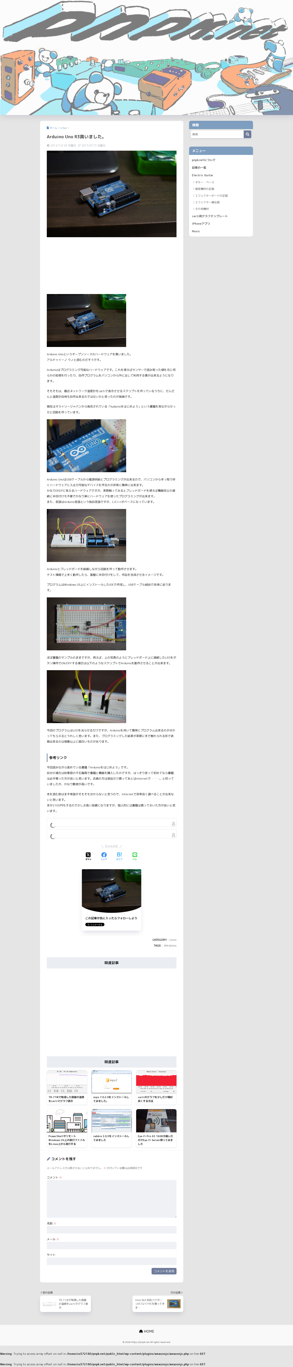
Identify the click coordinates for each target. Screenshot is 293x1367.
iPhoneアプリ (201, 223)
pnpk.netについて (204, 160)
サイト (51, 1255)
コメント (54, 1177)
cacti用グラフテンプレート (210, 216)
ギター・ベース (204, 182)
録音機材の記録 (204, 189)
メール (53, 1239)
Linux (173, 939)
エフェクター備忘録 (207, 202)
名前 (51, 1223)
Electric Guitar (202, 175)
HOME (148, 1331)
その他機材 (202, 209)
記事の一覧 (199, 167)
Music (196, 231)
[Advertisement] (112, 266)
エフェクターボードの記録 (211, 195)
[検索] (247, 134)
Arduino (171, 945)
